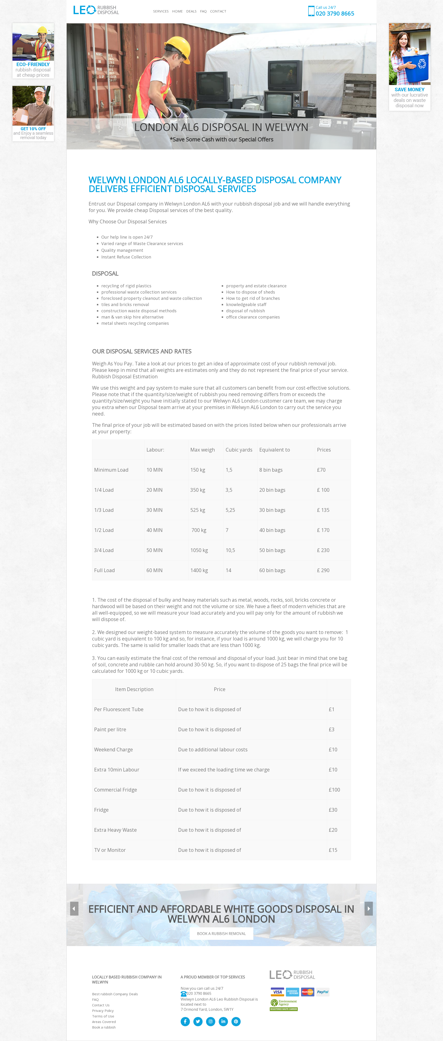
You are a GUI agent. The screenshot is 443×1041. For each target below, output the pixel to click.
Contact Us (101, 1005)
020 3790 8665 (199, 993)
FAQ (95, 999)
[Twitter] (198, 1021)
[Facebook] (185, 1021)
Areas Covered (104, 1021)
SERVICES (161, 11)
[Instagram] (210, 1021)
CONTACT (218, 11)
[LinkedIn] (223, 1021)
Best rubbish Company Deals (115, 994)
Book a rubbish (104, 1027)
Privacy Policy (103, 1010)
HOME (177, 11)
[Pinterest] (236, 1021)
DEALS (191, 11)
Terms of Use (103, 1016)
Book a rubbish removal (221, 933)
